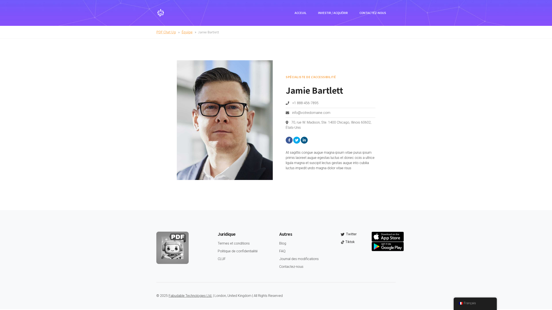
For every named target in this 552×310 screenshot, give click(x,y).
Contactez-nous (372, 13)
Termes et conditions (234, 243)
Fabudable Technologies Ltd (190, 296)
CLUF (222, 259)
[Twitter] (296, 140)
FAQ (282, 251)
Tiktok (350, 242)
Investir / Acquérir (333, 13)
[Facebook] (289, 140)
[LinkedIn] (304, 140)
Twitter (351, 234)
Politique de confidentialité (238, 251)
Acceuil (300, 13)
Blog (282, 243)
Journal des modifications (299, 259)
